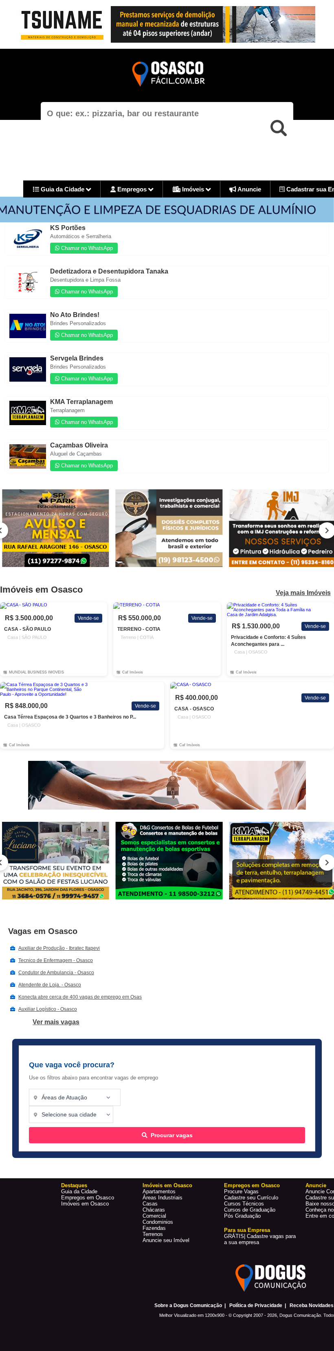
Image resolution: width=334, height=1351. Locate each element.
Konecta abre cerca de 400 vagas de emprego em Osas (80, 997)
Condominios (158, 1222)
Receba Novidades (312, 1305)
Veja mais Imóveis (303, 593)
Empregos (132, 189)
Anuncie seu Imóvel (166, 1240)
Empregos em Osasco (87, 1198)
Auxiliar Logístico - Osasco (47, 1009)
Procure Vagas (241, 1191)
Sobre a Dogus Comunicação (188, 1305)
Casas (150, 1204)
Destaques (74, 1185)
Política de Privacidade (255, 1305)
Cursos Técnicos (244, 1204)
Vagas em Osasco (42, 931)
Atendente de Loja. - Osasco (49, 985)
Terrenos (153, 1234)
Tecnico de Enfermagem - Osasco (55, 960)
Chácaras (154, 1210)
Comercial (154, 1216)
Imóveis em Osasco (85, 1204)
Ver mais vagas (56, 1022)
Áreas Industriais (162, 1198)
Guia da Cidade (62, 189)
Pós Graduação (242, 1216)
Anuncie (248, 189)
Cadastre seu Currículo (251, 1198)
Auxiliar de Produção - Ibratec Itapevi (59, 948)
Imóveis (193, 189)
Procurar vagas (172, 1135)
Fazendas (154, 1228)
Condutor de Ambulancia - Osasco (56, 972)
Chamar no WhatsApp (86, 248)
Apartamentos (159, 1191)
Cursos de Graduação (249, 1210)
